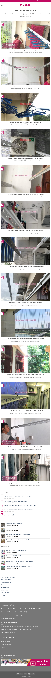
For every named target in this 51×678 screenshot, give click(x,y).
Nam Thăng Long (5, 592)
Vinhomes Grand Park (6, 582)
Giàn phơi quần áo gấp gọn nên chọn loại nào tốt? (15, 501)
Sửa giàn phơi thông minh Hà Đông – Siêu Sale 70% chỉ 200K (18, 514)
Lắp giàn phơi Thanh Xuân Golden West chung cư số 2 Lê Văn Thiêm (20, 505)
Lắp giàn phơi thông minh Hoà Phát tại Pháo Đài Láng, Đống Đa (18, 509)
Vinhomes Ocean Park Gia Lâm (8, 577)
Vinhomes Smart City (6, 579)
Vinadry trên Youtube (5, 641)
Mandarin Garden (5, 590)
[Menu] (2, 5)
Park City (3, 595)
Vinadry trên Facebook (6, 644)
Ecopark (3, 585)
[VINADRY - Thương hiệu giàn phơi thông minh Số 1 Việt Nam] (25, 5)
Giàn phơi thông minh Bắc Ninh (8, 652)
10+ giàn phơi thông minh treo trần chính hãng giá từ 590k (17, 497)
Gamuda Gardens (5, 587)
